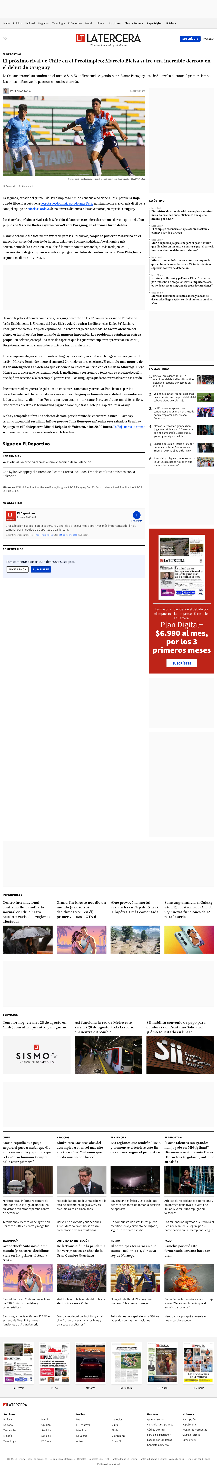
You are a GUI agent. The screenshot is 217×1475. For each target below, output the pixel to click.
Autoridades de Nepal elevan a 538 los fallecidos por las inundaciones (135, 1318)
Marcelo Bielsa (48, 487)
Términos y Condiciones (44, 534)
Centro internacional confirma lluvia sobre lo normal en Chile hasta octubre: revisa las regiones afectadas (26, 912)
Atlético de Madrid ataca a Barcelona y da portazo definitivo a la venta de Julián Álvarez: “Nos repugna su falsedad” (188, 1207)
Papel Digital (154, 23)
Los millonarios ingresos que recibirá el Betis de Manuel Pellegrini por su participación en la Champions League (189, 1226)
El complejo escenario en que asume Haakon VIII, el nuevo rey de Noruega (182, 231)
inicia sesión (17, 569)
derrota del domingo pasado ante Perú (67, 203)
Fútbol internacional (107, 487)
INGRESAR (208, 38)
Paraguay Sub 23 (85, 487)
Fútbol (20, 487)
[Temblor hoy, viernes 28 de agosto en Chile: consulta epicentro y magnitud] (37, 1055)
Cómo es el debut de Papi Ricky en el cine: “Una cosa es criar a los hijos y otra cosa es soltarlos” (80, 1320)
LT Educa (171, 23)
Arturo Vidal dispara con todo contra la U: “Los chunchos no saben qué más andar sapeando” (174, 462)
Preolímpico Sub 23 (131, 487)
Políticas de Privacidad (67, 534)
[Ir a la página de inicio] (108, 38)
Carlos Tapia (23, 91)
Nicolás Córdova (39, 209)
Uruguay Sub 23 (66, 487)
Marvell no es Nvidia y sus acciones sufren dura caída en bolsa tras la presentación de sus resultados (79, 1226)
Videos (100, 23)
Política (17, 23)
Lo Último (115, 23)
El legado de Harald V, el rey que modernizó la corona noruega (131, 1301)
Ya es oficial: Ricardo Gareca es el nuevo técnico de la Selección (47, 462)
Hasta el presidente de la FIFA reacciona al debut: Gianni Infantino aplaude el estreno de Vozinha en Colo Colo (173, 381)
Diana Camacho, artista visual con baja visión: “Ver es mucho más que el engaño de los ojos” (188, 1303)
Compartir (11, 186)
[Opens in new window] (90, 1383)
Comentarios (28, 186)
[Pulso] (54, 1383)
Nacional (30, 23)
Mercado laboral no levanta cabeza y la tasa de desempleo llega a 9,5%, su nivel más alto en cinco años (182, 300)
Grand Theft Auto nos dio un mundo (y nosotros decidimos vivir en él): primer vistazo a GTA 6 (81, 910)
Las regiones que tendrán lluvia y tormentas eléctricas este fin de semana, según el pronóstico (135, 1147)
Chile (6, 1137)
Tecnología (58, 23)
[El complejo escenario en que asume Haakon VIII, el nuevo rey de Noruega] (135, 1278)
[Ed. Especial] (126, 1383)
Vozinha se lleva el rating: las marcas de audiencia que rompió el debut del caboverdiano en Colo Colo (175, 397)
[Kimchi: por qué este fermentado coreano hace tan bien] (189, 1278)
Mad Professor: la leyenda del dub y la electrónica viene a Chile (81, 1301)
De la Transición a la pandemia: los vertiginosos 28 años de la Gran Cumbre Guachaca (81, 1250)
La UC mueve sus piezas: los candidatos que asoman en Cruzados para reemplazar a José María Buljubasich (175, 413)
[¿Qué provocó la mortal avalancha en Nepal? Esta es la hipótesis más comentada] (135, 940)
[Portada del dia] (182, 598)
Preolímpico (32, 487)
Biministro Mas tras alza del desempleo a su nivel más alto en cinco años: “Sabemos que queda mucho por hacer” (182, 215)
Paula (168, 1240)
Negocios (43, 23)
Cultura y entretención (73, 1240)
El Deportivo (75, 23)
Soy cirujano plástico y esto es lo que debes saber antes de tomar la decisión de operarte (135, 1205)
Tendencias (118, 1137)
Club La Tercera (134, 23)
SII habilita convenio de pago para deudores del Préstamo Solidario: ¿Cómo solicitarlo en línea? (175, 1027)
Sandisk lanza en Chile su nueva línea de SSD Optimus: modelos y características (26, 1303)
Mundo (89, 23)
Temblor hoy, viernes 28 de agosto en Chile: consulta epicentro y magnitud (35, 1025)
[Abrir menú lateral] (6, 39)
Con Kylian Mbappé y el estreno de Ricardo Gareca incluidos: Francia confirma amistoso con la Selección (69, 473)
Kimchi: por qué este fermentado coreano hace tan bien (187, 1250)
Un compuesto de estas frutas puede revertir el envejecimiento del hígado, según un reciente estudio (134, 1226)
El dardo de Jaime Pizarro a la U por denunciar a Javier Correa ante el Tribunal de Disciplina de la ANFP (173, 447)
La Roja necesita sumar (129, 427)
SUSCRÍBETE (181, 663)
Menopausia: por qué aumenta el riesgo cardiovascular (185, 1318)
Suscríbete (42, 569)
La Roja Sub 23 (11, 491)
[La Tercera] (18, 1383)
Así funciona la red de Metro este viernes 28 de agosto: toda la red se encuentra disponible (104, 1027)
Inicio (6, 23)
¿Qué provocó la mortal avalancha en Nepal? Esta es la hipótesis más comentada (135, 907)
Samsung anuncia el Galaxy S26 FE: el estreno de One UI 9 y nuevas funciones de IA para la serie (188, 910)
